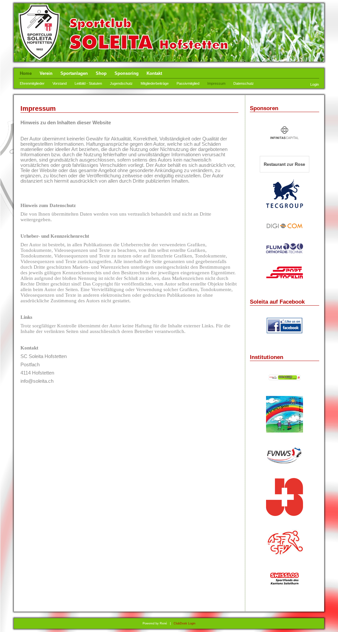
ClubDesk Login (184, 623)
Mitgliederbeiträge (155, 83)
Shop (101, 73)
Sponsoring (127, 73)
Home (26, 73)
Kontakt (154, 73)
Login (314, 84)
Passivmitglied (188, 83)
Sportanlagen (74, 73)
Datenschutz (243, 83)
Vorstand (59, 83)
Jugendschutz (121, 83)
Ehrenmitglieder (32, 83)
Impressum (216, 83)
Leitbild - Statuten (88, 83)
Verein (46, 73)
